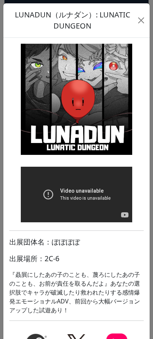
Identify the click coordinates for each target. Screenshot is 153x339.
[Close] (141, 20)
